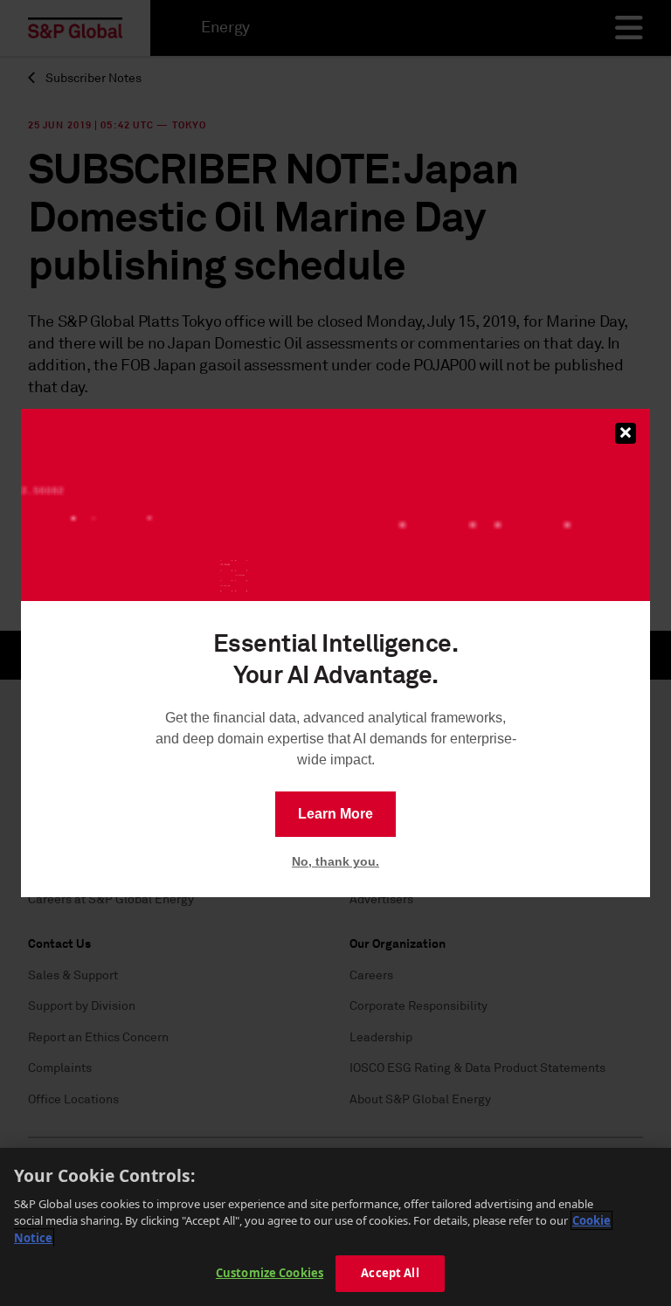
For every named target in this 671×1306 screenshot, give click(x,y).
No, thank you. (335, 861)
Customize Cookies (269, 1273)
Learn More (335, 813)
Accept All (390, 1273)
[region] (335, 1227)
